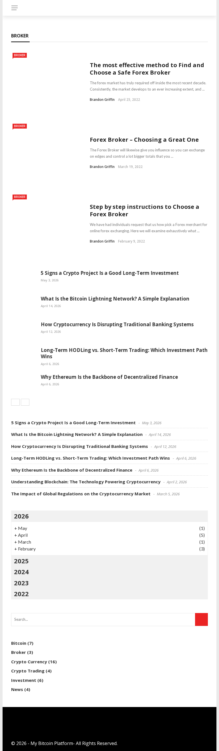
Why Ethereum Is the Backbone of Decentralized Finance (109, 377)
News (17, 689)
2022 (21, 593)
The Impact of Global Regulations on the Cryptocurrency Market (81, 493)
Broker (19, 55)
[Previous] (15, 402)
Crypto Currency (29, 661)
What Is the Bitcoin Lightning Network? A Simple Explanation (115, 298)
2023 (21, 582)
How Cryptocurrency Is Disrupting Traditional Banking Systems (117, 324)
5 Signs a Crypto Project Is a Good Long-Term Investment (110, 273)
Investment (23, 680)
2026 (21, 516)
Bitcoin (18, 643)
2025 (21, 560)
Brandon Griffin (102, 99)
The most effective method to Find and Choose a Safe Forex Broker (147, 68)
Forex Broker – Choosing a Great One (144, 139)
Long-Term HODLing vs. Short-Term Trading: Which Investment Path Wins (124, 353)
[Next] (25, 402)
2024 (21, 571)
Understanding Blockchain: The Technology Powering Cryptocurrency (86, 481)
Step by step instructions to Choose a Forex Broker (144, 210)
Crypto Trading (27, 671)
